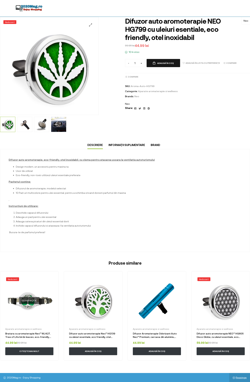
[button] (90, 25)
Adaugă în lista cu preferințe (51, 278)
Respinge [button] (241, 377)
